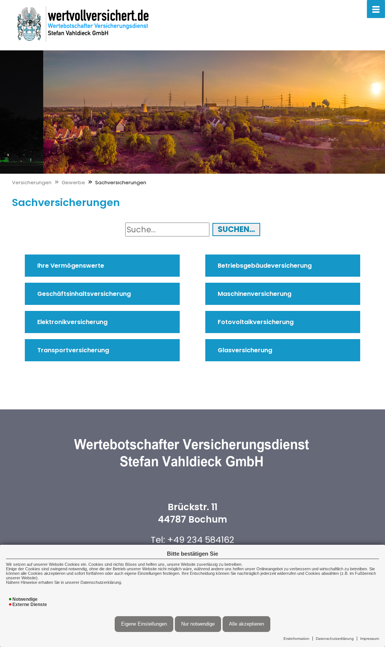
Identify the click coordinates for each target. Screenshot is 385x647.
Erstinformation (296, 638)
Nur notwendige (198, 624)
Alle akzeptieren (246, 624)
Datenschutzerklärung (335, 638)
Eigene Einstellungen (144, 624)
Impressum (369, 638)
